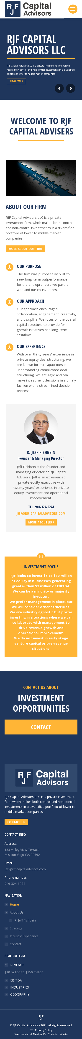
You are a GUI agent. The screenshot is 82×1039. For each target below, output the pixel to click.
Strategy (16, 928)
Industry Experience (24, 936)
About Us (16, 912)
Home (14, 904)
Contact (15, 944)
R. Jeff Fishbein (25, 920)
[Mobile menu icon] (72, 9)
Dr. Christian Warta (55, 1034)
